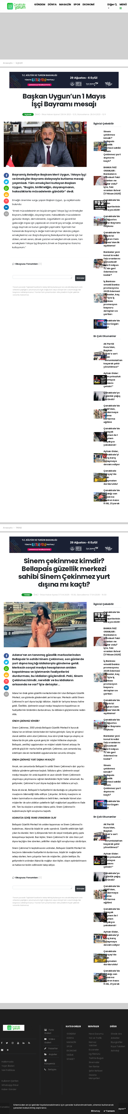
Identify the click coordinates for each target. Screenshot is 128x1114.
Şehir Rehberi (96, 1070)
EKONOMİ (88, 4)
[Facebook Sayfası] (3, 1043)
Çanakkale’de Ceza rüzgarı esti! (111, 324)
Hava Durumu (96, 1033)
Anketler (115, 1038)
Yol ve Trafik (95, 1038)
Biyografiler (117, 1042)
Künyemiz (49, 1063)
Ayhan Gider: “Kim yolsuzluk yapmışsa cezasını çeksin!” (112, 380)
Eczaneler (94, 1049)
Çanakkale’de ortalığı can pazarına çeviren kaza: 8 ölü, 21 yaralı (111, 497)
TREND (19, 527)
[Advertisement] (64, 36)
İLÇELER (19, 63)
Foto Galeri (49, 1031)
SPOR (77, 4)
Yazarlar (53, 1048)
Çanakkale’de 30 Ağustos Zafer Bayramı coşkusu (112, 221)
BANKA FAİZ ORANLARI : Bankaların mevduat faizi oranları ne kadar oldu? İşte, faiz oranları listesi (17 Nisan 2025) (112, 180)
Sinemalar (94, 1062)
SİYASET (71, 1059)
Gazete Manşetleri (94, 1076)
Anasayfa (8, 63)
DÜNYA (52, 4)
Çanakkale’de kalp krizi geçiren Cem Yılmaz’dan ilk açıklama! (111, 239)
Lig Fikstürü (94, 1053)
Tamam (110, 1110)
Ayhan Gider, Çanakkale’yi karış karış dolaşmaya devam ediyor (111, 458)
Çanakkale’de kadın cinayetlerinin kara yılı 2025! (111, 204)
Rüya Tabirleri (118, 1046)
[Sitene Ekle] (9, 1050)
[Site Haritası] (3, 1050)
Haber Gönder (9, 1089)
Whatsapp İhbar (10, 1085)
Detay (96, 1110)
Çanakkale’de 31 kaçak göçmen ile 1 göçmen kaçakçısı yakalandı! (111, 436)
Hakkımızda (7, 1061)
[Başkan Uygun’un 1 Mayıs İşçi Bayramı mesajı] (45, 144)
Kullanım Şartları (10, 1080)
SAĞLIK (70, 1054)
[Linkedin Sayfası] (25, 1043)
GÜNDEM (39, 4)
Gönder (80, 278)
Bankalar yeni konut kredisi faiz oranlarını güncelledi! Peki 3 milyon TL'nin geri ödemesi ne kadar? (111, 263)
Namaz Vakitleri (93, 1044)
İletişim (52, 1069)
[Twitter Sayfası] (8, 1043)
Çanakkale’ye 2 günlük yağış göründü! (111, 396)
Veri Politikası (8, 1070)
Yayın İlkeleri (8, 1065)
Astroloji (115, 1050)
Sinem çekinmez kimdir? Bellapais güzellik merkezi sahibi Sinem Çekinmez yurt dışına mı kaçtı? (112, 146)
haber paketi (6, 1110)
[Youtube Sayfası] (19, 1043)
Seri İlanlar (94, 1066)
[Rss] (30, 1043)
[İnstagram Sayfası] (14, 1043)
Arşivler (52, 1054)
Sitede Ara (116, 1033)
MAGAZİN (65, 4)
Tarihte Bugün (96, 1058)
